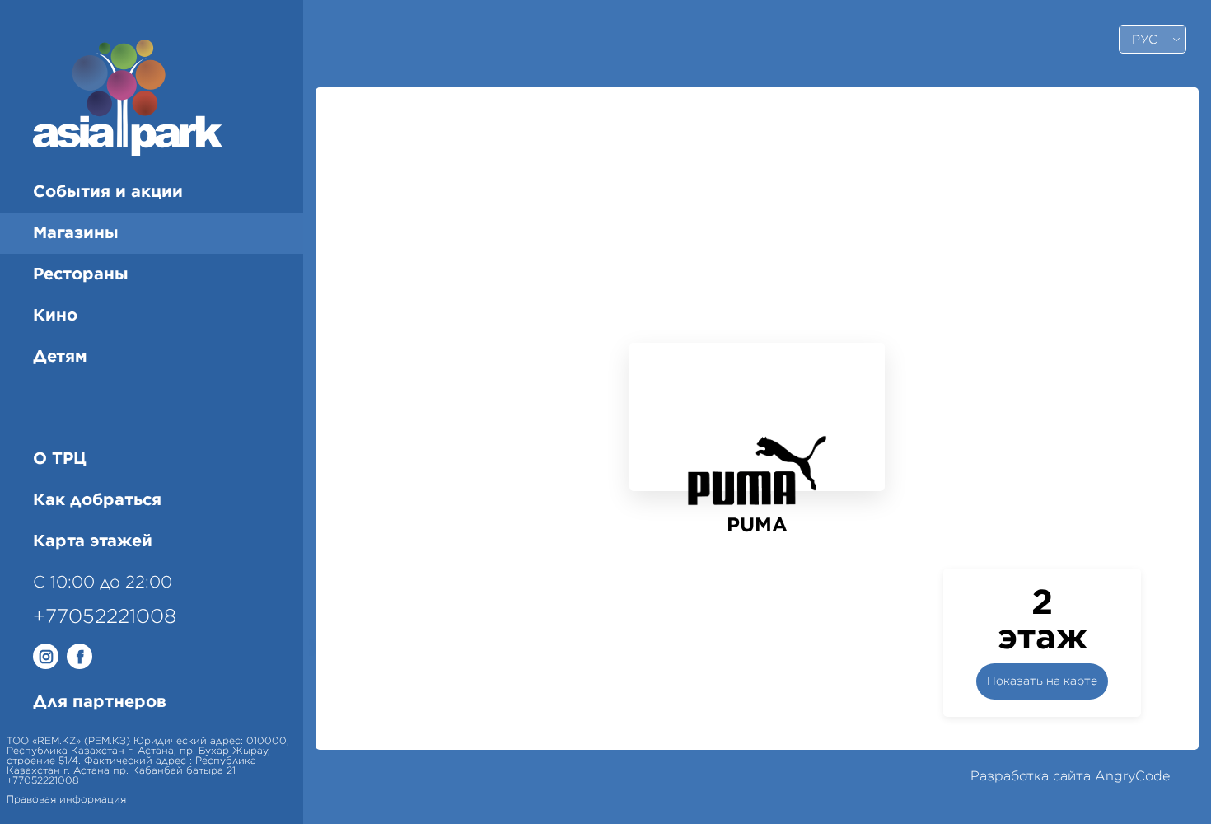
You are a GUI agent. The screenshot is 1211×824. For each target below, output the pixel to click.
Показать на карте (1042, 681)
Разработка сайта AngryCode (1070, 776)
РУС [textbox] (1144, 40)
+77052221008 (104, 617)
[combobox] (1152, 39)
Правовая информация (66, 799)
